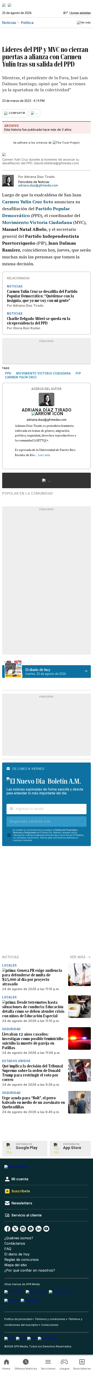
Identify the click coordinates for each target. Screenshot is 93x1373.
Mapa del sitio (15, 1265)
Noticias (9, 22)
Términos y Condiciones (24, 832)
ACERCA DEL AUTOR (46, 389)
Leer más (44, 455)
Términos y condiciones (50, 1319)
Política (27, 22)
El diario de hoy (17, 1254)
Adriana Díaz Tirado (47, 410)
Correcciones (49, 1324)
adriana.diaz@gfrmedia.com (38, 185)
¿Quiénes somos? (18, 1238)
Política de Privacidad (65, 830)
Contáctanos (14, 1243)
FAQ (7, 1249)
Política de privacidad (18, 1319)
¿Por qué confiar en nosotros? (29, 1270)
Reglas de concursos (21, 1260)
